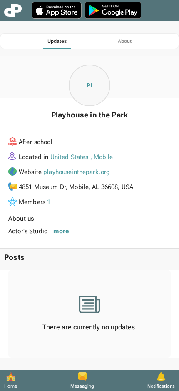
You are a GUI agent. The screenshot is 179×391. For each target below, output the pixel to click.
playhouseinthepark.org (76, 172)
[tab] (57, 41)
